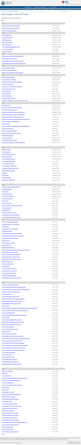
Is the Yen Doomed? (6, 375)
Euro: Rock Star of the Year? (8, 357)
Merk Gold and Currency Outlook (9, 333)
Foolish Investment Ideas (7, 263)
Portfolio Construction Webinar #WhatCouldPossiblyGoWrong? (16, 126)
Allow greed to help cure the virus (9, 58)
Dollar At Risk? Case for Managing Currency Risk (13, 322)
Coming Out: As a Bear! (7, 198)
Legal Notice (78, 443)
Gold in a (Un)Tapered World (8, 312)
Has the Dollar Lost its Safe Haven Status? (11, 259)
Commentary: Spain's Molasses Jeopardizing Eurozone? (14, 422)
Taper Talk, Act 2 (5, 305)
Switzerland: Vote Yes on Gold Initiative (11, 224)
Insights (34, 8)
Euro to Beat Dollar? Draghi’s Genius (10, 415)
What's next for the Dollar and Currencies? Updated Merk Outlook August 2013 (19, 308)
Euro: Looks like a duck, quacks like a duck (11, 406)
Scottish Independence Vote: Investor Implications (13, 235)
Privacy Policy (71, 443)
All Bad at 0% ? (5, 191)
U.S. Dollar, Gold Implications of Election (11, 380)
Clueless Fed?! (5, 175)
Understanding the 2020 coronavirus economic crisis (14, 63)
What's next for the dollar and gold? (10, 221)
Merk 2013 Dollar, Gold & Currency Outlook (11, 364)
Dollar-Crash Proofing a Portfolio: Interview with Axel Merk (15, 345)
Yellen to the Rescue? (7, 294)
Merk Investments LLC (76, 442)
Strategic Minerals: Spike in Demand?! (10, 28)
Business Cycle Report (7, 37)
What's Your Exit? (6, 240)
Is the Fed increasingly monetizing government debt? (14, 287)
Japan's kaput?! (5, 226)
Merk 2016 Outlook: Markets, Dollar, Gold (11, 187)
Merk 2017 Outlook (6, 149)
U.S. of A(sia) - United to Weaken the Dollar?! (12, 385)
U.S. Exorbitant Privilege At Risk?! (9, 140)
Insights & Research (40, 7)
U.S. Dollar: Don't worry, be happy (9, 403)
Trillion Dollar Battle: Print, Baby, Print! (10, 361)
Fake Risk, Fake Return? (7, 135)
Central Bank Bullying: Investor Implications (11, 233)
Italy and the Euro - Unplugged (9, 79)
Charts (28, 8)
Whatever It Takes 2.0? (7, 261)
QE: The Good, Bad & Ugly (8, 163)
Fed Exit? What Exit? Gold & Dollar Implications (12, 336)
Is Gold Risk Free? (6, 210)
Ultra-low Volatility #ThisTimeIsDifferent (11, 121)
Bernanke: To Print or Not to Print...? (10, 408)
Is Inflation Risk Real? (7, 51)
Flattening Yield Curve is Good (9, 89)
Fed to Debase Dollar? (7, 401)
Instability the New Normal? (8, 247)
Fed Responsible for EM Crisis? (9, 275)
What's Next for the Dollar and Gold (10, 238)
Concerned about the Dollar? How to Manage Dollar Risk (15, 310)
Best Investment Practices (8, 128)
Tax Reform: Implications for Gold (9, 109)
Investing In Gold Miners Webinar (9, 70)
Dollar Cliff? (4, 373)
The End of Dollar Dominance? (9, 154)
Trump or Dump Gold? (7, 137)
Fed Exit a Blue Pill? (6, 245)
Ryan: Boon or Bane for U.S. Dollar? (10, 413)
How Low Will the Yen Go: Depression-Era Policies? (13, 347)
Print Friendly (63, 11)
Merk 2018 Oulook (6, 105)
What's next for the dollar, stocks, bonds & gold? (12, 116)
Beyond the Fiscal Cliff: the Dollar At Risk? (11, 394)
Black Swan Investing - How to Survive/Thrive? (12, 56)
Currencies (46, 8)
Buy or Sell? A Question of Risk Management (12, 107)
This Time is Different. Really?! (9, 98)
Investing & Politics (6, 93)
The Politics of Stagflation (7, 49)
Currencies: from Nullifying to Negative (10, 420)
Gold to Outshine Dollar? (7, 427)
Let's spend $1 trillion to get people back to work (12, 61)
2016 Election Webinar (7, 156)
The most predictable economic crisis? (10, 296)
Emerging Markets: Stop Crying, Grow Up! (11, 303)
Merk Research (6, 11)
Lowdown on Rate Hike (7, 194)
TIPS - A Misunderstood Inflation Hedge (11, 47)
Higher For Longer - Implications (9, 30)
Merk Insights (11, 11)
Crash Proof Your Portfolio (8, 326)
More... (3, 20)
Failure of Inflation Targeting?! (8, 159)
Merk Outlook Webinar (7, 96)
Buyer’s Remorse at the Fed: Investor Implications (13, 350)
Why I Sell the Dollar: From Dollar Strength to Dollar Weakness (16, 289)
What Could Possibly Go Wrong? (9, 130)
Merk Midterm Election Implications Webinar (12, 82)
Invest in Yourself (6, 123)
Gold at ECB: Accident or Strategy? (10, 417)
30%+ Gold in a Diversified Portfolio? (10, 284)
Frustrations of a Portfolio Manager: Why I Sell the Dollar (14, 315)
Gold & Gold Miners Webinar (8, 68)
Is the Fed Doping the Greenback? (9, 359)
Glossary (52, 8)
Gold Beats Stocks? (6, 177)
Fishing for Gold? (6, 266)
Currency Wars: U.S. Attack (8, 392)
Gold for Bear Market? (7, 189)
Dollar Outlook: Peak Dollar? (8, 170)
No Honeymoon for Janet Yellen (9, 273)
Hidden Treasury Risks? (7, 371)
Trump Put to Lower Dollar (8, 84)
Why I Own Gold (5, 317)
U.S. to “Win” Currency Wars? (8, 352)
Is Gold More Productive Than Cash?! (10, 168)
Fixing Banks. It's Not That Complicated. (11, 25)
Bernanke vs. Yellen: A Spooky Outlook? (11, 291)
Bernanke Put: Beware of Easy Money (10, 399)
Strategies (28, 7)
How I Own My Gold (6, 91)
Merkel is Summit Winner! (7, 429)
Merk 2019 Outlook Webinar (8, 77)
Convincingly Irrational (7, 231)
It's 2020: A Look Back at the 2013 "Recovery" (12, 301)
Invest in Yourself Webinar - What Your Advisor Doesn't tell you (16, 119)
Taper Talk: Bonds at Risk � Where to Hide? (12, 319)
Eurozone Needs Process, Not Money (10, 424)
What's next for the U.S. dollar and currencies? (12, 205)
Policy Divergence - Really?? (8, 242)
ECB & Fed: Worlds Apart (7, 382)
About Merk (52, 7)
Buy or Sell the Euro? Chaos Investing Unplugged (13, 343)
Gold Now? (4, 173)
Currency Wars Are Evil (7, 354)
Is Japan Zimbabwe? (6, 208)
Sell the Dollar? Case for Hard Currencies (11, 324)
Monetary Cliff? (5, 389)
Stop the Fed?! (5, 201)
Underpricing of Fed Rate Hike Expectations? (12, 86)
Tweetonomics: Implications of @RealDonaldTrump (13, 142)
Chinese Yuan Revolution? (8, 196)
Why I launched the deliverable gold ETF (11, 254)
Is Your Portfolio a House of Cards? (10, 252)
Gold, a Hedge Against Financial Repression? (12, 340)
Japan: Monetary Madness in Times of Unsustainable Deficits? (16, 338)
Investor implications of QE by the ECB (10, 215)
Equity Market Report (6, 35)
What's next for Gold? (7, 203)
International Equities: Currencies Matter (11, 256)
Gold (40, 8)
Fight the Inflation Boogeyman (8, 396)
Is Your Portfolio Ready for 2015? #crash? (11, 217)
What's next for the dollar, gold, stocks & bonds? (12, 72)
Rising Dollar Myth (6, 331)
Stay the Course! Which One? (8, 180)
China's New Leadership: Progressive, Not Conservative (14, 378)
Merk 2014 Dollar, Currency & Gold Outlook (11, 277)
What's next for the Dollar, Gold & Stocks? (11, 133)
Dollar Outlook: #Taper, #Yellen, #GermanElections (13, 298)
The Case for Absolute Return (8, 161)
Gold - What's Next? (6, 152)
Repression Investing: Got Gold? (9, 212)
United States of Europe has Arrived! (10, 431)
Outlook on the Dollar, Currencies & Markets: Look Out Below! (15, 249)
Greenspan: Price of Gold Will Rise (10, 228)
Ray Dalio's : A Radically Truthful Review (13, 112)
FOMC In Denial (5, 387)
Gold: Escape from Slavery (8, 410)
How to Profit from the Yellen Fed (9, 270)
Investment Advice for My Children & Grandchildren (13, 114)
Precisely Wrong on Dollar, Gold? (9, 166)
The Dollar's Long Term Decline (9, 268)
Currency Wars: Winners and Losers (10, 329)
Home (2, 11)
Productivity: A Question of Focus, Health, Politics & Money (15, 100)
